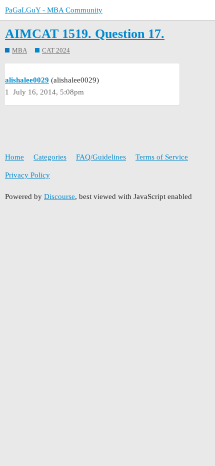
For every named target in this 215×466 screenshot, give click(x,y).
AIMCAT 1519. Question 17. (84, 33)
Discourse (59, 196)
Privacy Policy (27, 175)
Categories (50, 157)
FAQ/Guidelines (101, 157)
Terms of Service (162, 157)
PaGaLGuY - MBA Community (53, 10)
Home (14, 157)
